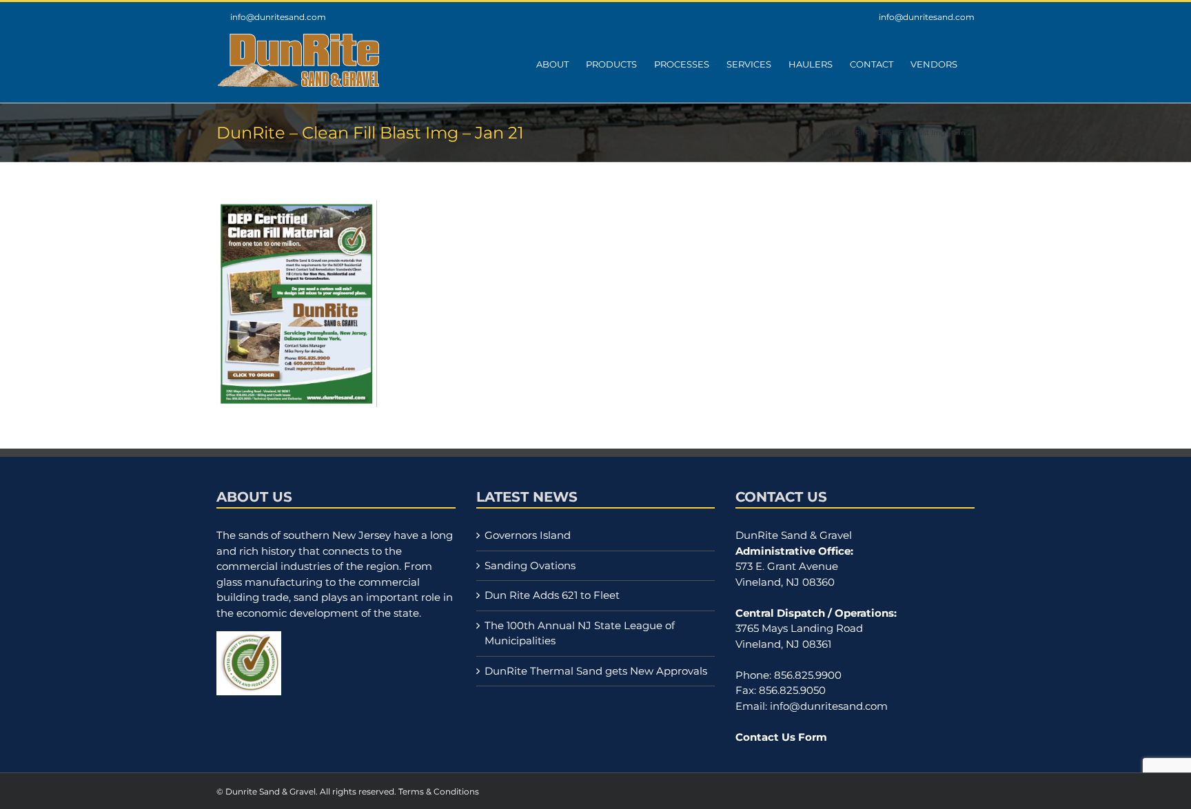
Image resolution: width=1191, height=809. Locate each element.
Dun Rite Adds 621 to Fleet (552, 595)
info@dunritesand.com (278, 17)
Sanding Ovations (530, 565)
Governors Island (528, 535)
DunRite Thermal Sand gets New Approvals (596, 670)
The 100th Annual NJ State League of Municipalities (580, 633)
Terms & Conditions (438, 791)
